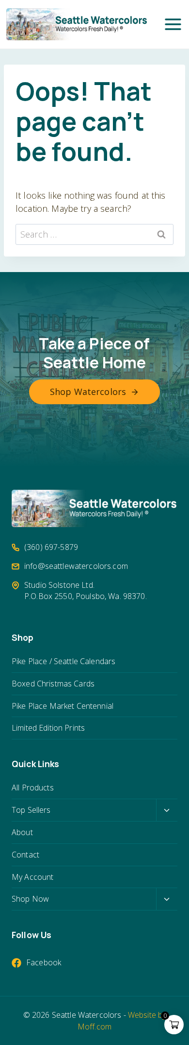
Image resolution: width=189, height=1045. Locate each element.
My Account (32, 877)
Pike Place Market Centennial (62, 706)
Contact (25, 854)
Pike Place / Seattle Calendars (63, 661)
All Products (33, 787)
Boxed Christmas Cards (53, 683)
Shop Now (30, 898)
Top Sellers (31, 810)
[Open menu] (173, 24)
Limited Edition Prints (48, 727)
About (22, 832)
